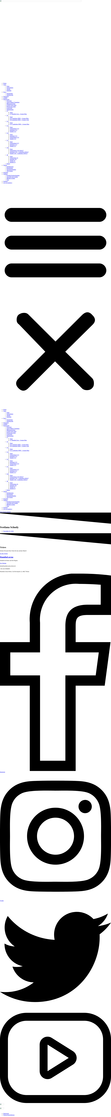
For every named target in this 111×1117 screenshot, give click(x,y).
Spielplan (9, 90)
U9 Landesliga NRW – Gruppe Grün (19, 120)
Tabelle (8, 89)
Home (4, 83)
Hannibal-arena (6, 557)
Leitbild (5, 98)
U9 (7, 115)
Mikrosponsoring (11, 103)
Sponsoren (6, 96)
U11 (8, 121)
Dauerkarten (10, 168)
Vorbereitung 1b (14, 158)
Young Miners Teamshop (13, 102)
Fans (8, 180)
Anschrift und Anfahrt (12, 177)
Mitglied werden (11, 178)
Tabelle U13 (13, 131)
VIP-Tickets (10, 171)
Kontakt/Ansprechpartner (13, 175)
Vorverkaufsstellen (11, 169)
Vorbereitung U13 (14, 128)
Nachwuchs (6, 99)
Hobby (8, 163)
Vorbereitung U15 (14, 137)
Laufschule (9, 108)
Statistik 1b (12, 162)
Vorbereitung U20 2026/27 (17, 150)
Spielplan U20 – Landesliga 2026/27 (19, 152)
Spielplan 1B (13, 159)
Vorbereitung (10, 87)
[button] (55, 296)
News (4, 92)
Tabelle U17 (13, 146)
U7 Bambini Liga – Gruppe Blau (18, 114)
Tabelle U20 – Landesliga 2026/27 (19, 153)
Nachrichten (10, 93)
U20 (8, 147)
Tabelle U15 (13, 139)
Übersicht (9, 101)
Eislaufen (5, 172)
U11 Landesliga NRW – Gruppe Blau (19, 124)
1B (7, 155)
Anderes (5, 174)
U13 (8, 125)
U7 (7, 111)
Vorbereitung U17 (14, 143)
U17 (8, 140)
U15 (8, 133)
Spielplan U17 (13, 144)
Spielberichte (10, 95)
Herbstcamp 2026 (11, 106)
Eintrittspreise (10, 166)
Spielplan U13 (13, 130)
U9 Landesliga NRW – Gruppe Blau (19, 118)
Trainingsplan (10, 109)
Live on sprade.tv (7, 182)
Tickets (5, 165)
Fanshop (5, 181)
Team (4, 84)
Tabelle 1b (12, 161)
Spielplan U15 (13, 136)
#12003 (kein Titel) (11, 105)
